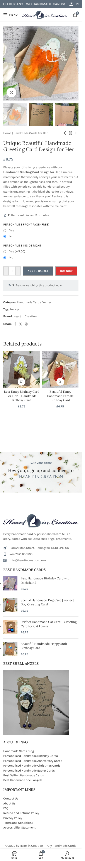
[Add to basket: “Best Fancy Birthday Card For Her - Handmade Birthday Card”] (21, 382)
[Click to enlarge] (11, 92)
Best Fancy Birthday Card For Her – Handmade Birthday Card (21, 396)
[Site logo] (44, 14)
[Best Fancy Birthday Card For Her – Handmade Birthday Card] (21, 369)
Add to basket (38, 270)
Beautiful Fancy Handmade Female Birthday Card (60, 396)
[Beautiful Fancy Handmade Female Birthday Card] (60, 369)
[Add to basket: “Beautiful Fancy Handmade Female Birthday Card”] (60, 382)
